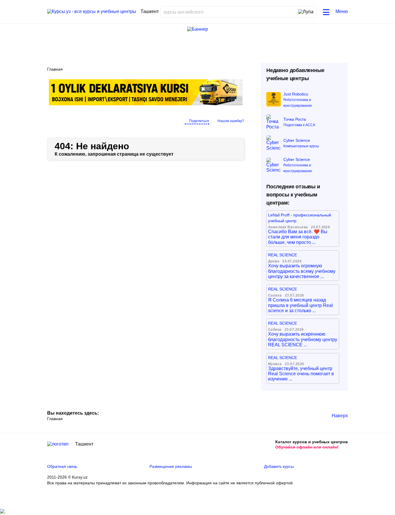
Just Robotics (295, 94)
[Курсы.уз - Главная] (91, 11)
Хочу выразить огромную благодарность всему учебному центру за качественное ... (301, 271)
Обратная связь (62, 466)
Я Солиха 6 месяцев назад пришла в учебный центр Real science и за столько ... (300, 305)
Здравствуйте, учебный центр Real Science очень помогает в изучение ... (301, 374)
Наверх (340, 415)
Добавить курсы (279, 466)
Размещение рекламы (170, 466)
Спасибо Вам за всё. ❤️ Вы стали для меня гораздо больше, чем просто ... (297, 237)
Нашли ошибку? (230, 121)
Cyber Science (296, 140)
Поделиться (199, 121)
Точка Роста (294, 119)
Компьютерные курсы (301, 146)
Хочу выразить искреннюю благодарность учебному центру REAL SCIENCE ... (302, 339)
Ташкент (84, 444)
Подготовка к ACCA (299, 125)
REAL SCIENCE (282, 255)
